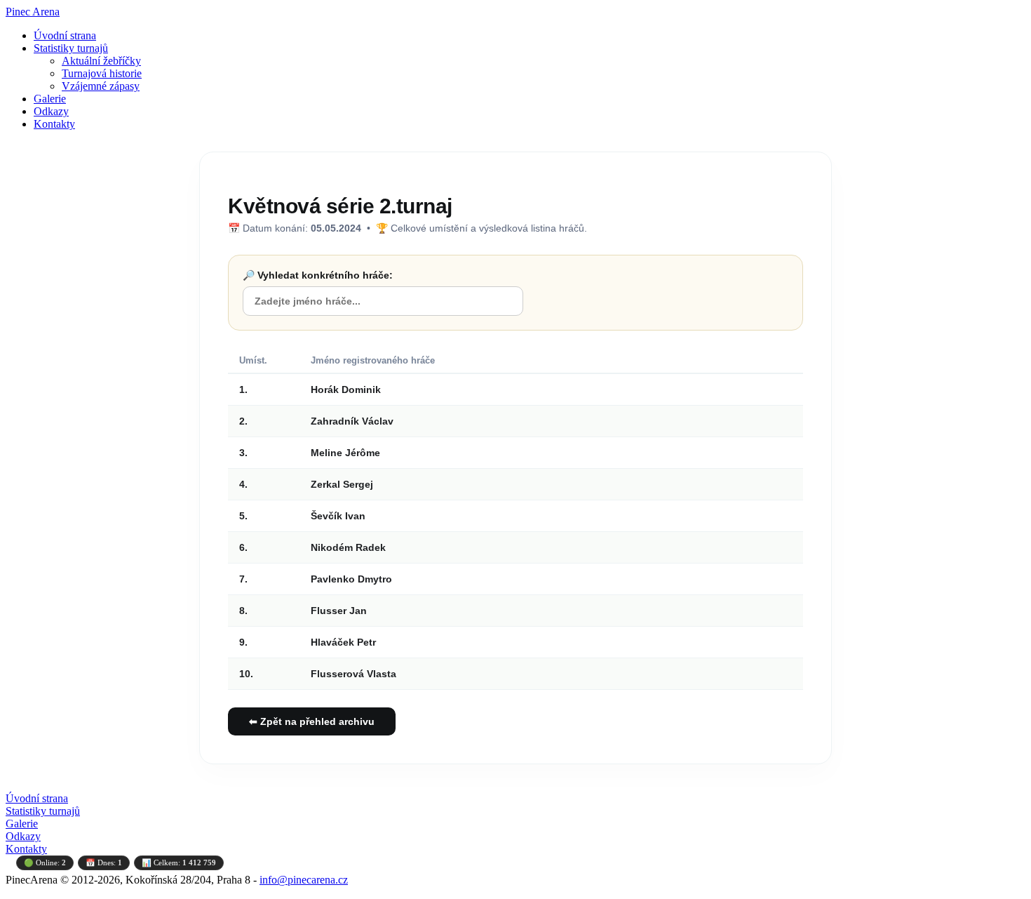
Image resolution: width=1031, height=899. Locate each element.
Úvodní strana (65, 35)
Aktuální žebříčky (101, 61)
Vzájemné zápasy (101, 86)
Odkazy (51, 111)
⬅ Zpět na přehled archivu (312, 721)
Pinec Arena (33, 12)
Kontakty (54, 124)
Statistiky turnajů (71, 48)
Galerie (50, 99)
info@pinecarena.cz (304, 880)
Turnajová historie (102, 73)
